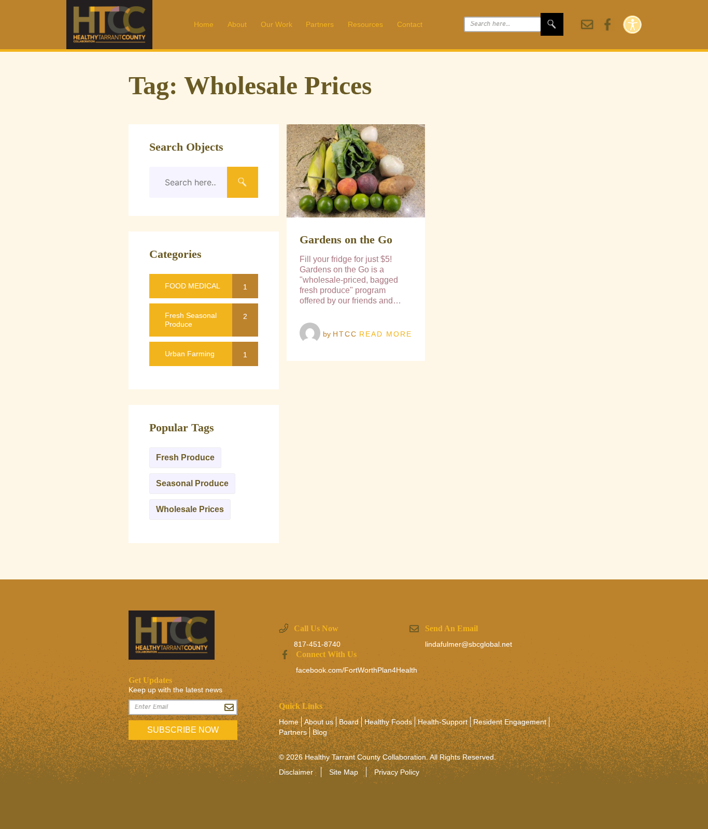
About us (318, 722)
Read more (385, 334)
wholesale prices (190, 509)
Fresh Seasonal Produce (191, 319)
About (237, 24)
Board (349, 722)
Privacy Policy (396, 772)
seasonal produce (192, 483)
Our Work (276, 24)
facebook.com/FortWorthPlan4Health (356, 670)
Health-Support (443, 722)
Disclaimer (296, 772)
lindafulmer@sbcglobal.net (468, 644)
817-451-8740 (317, 644)
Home (204, 24)
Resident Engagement (509, 722)
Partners (320, 24)
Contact (409, 24)
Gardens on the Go (346, 239)
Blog (320, 732)
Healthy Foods (388, 722)
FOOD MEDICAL (192, 286)
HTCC (345, 334)
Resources (365, 24)
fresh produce (185, 457)
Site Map (343, 772)
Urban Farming (190, 354)
